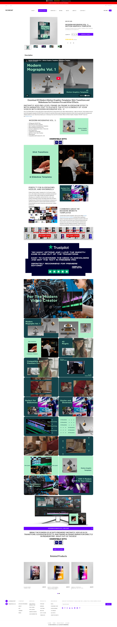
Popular (42, 603)
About (74, 10)
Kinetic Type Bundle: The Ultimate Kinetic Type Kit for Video (53, 588)
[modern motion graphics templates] (44, 31)
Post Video (32, 607)
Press (20, 612)
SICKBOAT (9, 10)
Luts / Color (43, 612)
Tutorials (53, 610)
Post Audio (32, 609)
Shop (33, 10)
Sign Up (108, 604)
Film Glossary (54, 608)
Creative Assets (54, 615)
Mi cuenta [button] (110, 5)
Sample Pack (42, 10)
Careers (20, 610)
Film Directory (54, 606)
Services (53, 10)
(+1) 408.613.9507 (11, 601)
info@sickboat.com (12, 603)
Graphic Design (33, 611)
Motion (42, 610)
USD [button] (11, 5)
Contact (82, 10)
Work (60, 10)
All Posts (53, 612)
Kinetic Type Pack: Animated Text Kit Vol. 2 (77, 588)
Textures (42, 608)
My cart (107, 10)
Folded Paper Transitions (27, 588)
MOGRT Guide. (28, 116)
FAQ (19, 608)
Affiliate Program (23, 603)
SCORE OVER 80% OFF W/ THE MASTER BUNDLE (58, 2)
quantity (67, 34)
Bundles (42, 606)
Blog (67, 10)
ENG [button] (6, 5)
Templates (42, 615)
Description (28, 55)
